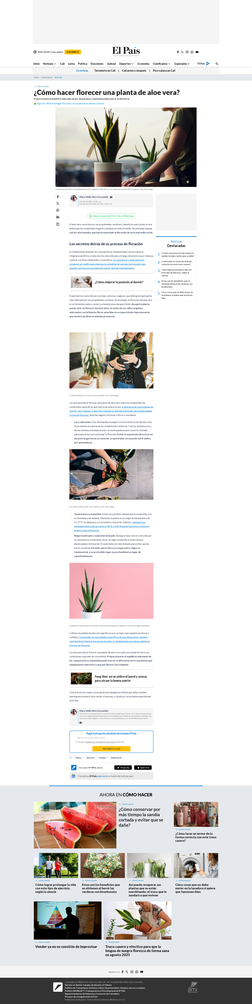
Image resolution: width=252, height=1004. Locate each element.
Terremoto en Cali (104, 70)
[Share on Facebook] (57, 197)
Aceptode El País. (101, 742)
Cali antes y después (134, 70)
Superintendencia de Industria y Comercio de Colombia (91, 993)
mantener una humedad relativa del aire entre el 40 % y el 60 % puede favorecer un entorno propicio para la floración (111, 526)
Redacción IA (116, 758)
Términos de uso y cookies (132, 988)
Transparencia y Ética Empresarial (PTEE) (105, 991)
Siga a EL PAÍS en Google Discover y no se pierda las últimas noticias (70, 103)
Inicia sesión (41, 52)
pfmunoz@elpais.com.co (113, 999)
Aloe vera (90, 758)
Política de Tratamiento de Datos (100, 742)
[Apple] (143, 767)
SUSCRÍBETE (73, 52)
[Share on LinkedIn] (57, 217)
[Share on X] (57, 203)
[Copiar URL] (57, 224)
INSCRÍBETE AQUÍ (111, 748)
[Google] (123, 767)
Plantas (79, 758)
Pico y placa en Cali (164, 70)
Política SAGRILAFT (74, 991)
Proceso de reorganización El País (81, 996)
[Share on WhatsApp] (57, 210)
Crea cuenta (57, 52)
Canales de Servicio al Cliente (97, 985)
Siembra (102, 758)
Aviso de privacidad (108, 988)
